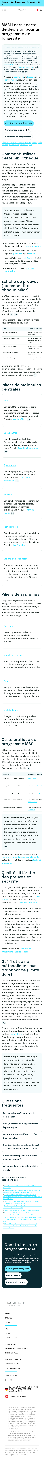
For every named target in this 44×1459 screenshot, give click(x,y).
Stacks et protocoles (16, 559)
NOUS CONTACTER (12, 1368)
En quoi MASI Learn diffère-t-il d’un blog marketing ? (20, 1136)
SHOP (7, 1314)
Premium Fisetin (32, 801)
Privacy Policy (11, 1338)
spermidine (17, 253)
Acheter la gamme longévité (18, 123)
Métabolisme (11, 710)
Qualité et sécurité (14, 144)
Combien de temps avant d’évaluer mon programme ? (20, 1157)
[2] (26, 72)
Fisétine (31, 77)
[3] (36, 86)
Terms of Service (12, 1364)
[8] (6, 846)
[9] (4, 1023)
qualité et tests (21, 952)
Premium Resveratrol (25, 67)
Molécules (28, 142)
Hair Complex (10, 80)
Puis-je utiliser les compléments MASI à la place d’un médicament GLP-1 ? (21, 1147)
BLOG (7, 1322)
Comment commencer (8, 142)
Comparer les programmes (18, 137)
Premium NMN (9, 65)
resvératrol (36, 246)
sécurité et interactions (28, 902)
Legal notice (11, 1344)
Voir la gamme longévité (17, 1269)
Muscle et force (13, 655)
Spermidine (19, 77)
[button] (4, 10)
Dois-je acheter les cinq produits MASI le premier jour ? (21, 1126)
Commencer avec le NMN (17, 130)
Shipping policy (11, 1353)
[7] (28, 768)
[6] (17, 481)
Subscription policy (14, 1359)
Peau (6, 681)
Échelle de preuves (19, 142)
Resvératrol (10, 433)
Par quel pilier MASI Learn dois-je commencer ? (19, 1115)
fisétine (31, 253)
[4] (6, 89)
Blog (7, 1333)
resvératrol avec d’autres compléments (20, 857)
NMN (27, 246)
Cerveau (8, 626)
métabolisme (16, 1034)
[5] (6, 451)
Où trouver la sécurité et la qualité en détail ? (21, 1168)
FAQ (30, 144)
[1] (23, 72)
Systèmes (34, 142)
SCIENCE (8, 1318)
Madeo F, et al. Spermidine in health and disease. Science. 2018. (22, 1210)
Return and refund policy (16, 1348)
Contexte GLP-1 (24, 144)
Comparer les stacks (16, 1282)
